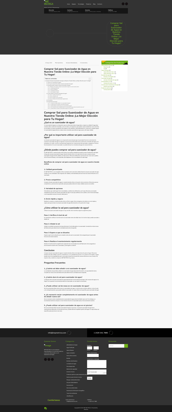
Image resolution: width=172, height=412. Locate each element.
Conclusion (50, 100)
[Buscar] (126, 346)
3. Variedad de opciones (54, 90)
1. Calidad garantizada (54, 88)
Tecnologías (81, 4)
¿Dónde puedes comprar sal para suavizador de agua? (59, 85)
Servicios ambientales (72, 388)
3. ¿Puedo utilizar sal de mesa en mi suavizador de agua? (61, 105)
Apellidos (95, 350)
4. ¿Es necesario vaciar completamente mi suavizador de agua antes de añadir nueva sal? (67, 107)
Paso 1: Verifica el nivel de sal (55, 94)
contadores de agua (71, 363)
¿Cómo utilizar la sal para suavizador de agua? (57, 93)
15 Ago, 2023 (48, 62)
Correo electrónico (92, 353)
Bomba (68, 358)
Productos (88, 4)
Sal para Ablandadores (71, 62)
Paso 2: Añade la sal (54, 96)
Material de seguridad (72, 369)
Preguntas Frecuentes (52, 101)
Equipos (74, 4)
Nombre (89, 345)
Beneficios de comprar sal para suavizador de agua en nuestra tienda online (64, 86)
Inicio (68, 4)
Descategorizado (71, 366)
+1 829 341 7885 (112, 11)
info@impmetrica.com (72, 11)
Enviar (89, 378)
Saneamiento (70, 385)
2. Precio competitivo (53, 89)
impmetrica (60, 62)
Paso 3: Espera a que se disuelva (56, 97)
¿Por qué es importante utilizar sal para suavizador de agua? (60, 83)
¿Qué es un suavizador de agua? (54, 82)
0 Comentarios (83, 62)
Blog (94, 4)
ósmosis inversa (70, 371)
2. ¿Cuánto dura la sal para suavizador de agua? (59, 104)
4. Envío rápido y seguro (54, 92)
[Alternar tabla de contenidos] (89, 79)
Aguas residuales (71, 353)
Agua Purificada (70, 347)
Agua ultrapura (70, 350)
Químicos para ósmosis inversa (74, 377)
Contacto (99, 4)
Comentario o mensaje (93, 359)
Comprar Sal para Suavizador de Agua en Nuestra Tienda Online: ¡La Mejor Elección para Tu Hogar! (68, 80)
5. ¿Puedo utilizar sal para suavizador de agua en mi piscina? (61, 108)
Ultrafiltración (70, 396)
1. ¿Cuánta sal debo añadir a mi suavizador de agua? (60, 103)
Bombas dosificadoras (72, 361)
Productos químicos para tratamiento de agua (78, 374)
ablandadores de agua (72, 344)
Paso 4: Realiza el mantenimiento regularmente (59, 98)
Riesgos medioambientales (73, 379)
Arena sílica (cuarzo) (71, 355)
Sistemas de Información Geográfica (75, 390)
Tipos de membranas (72, 393)
